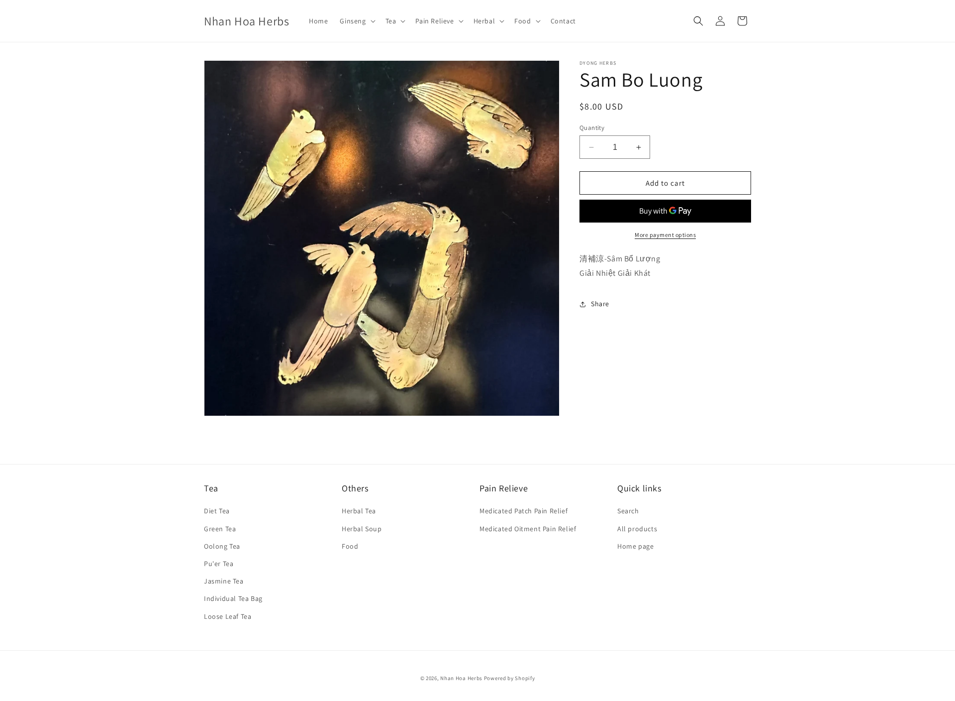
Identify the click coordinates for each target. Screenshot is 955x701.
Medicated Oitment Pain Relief (527, 528)
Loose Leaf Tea (227, 616)
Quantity (591, 127)
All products (637, 528)
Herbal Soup (362, 528)
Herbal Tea (359, 510)
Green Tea (220, 528)
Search (628, 510)
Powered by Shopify (509, 678)
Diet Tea (217, 510)
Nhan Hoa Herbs (461, 678)
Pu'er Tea (218, 563)
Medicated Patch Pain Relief (523, 510)
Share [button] (600, 304)
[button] (356, 20)
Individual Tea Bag (233, 598)
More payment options (665, 235)
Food (350, 546)
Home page (635, 546)
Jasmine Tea (224, 581)
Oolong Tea (222, 546)
